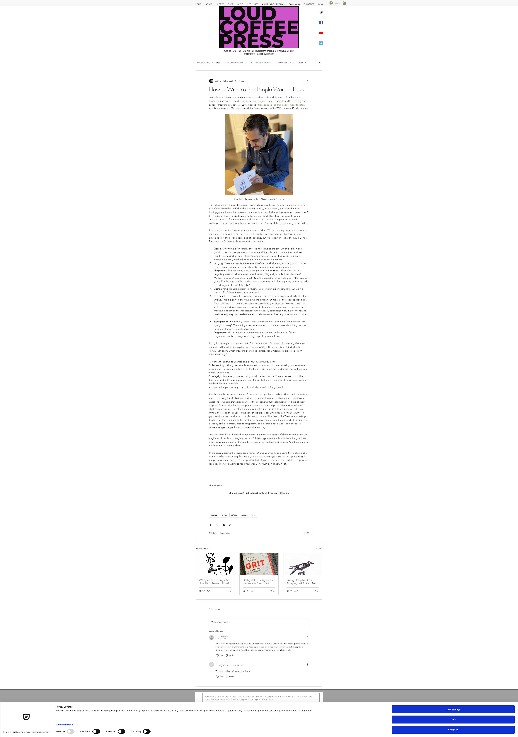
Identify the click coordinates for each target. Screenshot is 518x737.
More (301, 62)
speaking (244, 515)
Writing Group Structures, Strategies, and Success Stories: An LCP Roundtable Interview (303, 581)
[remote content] (259, 499)
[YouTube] (321, 33)
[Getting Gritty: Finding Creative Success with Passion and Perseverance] (259, 564)
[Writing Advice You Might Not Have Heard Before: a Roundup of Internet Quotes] (215, 564)
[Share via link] (230, 524)
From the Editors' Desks (235, 62)
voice (253, 515)
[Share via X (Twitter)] (217, 524)
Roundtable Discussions (261, 62)
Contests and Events (285, 62)
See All (319, 548)
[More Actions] (307, 637)
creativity (214, 515)
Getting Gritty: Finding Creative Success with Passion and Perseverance (258, 581)
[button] (344, 3)
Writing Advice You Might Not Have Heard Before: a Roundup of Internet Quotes (215, 581)
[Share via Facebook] (210, 524)
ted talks (234, 515)
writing (224, 515)
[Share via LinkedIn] (223, 524)
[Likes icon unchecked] (217, 655)
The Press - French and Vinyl (208, 62)
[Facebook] (321, 22)
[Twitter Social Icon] (321, 43)
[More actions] (307, 80)
